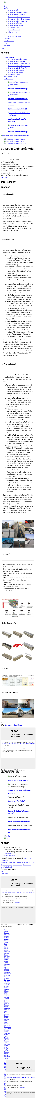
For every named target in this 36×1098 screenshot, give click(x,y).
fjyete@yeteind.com (9, 855)
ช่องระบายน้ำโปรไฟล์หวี (15, 25)
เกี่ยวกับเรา (7, 34)
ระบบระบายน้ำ (17, 865)
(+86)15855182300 (9, 853)
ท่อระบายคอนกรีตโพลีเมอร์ (17, 109)
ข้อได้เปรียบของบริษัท (14, 36)
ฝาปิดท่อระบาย (12, 32)
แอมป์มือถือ (4, 860)
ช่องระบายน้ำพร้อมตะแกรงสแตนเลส (19, 17)
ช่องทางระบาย (7, 865)
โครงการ (7, 38)
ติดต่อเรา (7, 45)
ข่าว (5, 43)
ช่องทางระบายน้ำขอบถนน (16, 23)
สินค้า (6, 8)
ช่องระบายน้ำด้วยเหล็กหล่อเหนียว (18, 12)
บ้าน (5, 6)
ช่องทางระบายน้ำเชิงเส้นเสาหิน (17, 21)
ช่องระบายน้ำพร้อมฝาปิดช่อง (16, 14)
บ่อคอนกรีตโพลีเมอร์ (14, 28)
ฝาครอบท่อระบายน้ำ (14, 30)
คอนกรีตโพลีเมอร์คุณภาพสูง (18, 89)
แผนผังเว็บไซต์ (27, 858)
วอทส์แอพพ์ (4, 873)
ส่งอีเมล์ (3, 871)
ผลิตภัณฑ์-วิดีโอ (9, 41)
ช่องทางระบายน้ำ (13, 10)
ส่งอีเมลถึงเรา (5, 177)
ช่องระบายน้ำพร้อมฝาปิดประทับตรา (19, 19)
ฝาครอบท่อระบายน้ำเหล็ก (9, 863)
